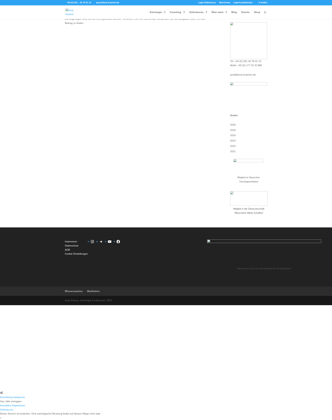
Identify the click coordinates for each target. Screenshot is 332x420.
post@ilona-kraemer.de (243, 74)
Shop (257, 12)
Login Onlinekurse (207, 3)
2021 (233, 151)
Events (245, 12)
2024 (233, 135)
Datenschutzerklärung (118, 346)
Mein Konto (224, 3)
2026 (233, 124)
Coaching (175, 12)
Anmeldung (6, 397)
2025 (233, 130)
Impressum (71, 241)
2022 (233, 146)
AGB (67, 249)
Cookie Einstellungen (76, 253)
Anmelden (33, 384)
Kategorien (19, 397)
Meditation (93, 291)
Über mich (217, 12)
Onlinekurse (196, 12)
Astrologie (156, 12)
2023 (233, 140)
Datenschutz (72, 245)
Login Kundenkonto (242, 3)
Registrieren (21, 384)
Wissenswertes (74, 291)
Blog (234, 12)
